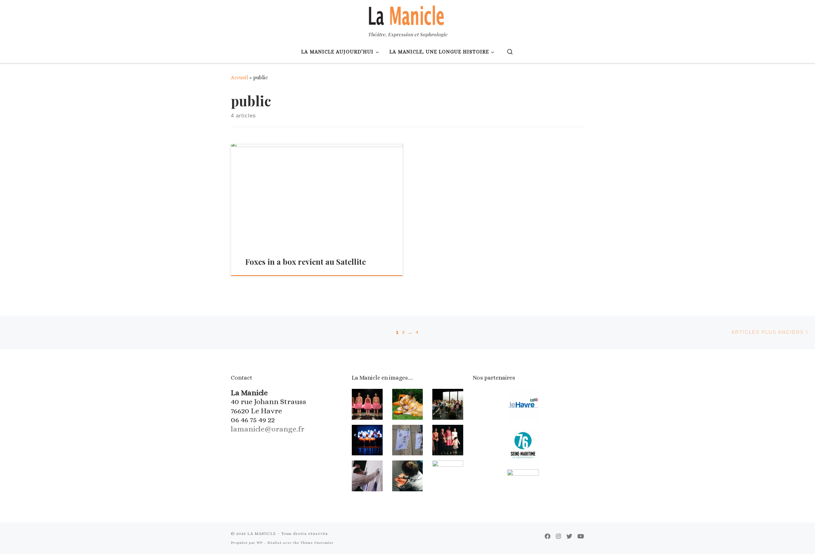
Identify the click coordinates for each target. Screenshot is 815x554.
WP (260, 543)
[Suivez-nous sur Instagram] (558, 536)
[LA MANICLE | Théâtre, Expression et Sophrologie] (407, 14)
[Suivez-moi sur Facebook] (547, 536)
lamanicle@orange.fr (267, 428)
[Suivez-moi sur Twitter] (569, 536)
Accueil (239, 77)
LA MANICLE (261, 533)
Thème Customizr (317, 543)
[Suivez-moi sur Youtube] (581, 536)
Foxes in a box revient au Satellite (305, 261)
